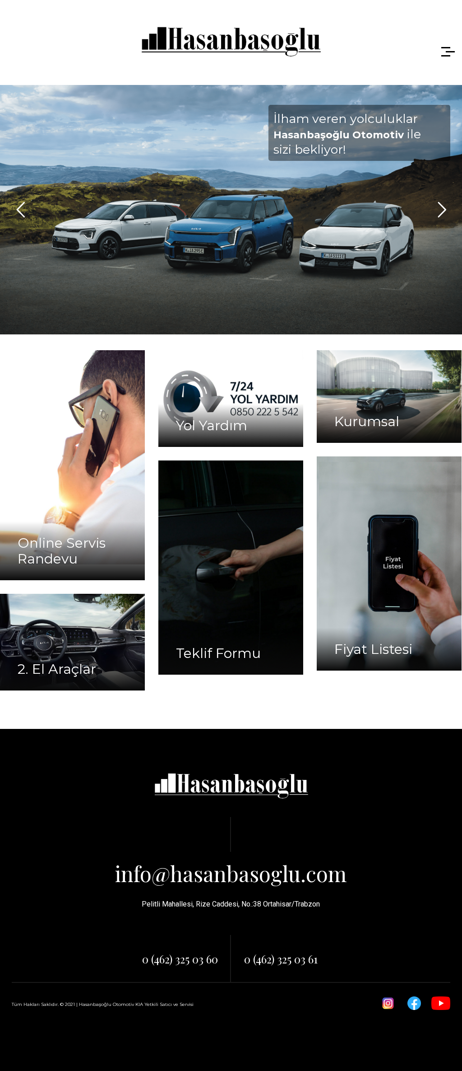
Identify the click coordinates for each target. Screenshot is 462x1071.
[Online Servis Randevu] (72, 457)
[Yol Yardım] (230, 398)
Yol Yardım (211, 425)
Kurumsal (366, 421)
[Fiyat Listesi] (389, 563)
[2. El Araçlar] (72, 642)
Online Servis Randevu (62, 551)
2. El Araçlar (57, 669)
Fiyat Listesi (373, 649)
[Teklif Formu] (230, 567)
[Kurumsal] (389, 396)
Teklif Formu (218, 653)
